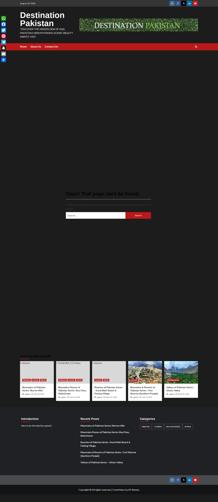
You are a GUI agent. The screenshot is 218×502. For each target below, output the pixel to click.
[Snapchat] (4, 48)
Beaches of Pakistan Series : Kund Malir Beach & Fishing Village (105, 444)
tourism (35, 380)
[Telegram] (4, 42)
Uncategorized (173, 380)
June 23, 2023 (147, 397)
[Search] (196, 46)
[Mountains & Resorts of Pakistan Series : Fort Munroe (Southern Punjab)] (145, 372)
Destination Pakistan (42, 19)
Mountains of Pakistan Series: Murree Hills (103, 425)
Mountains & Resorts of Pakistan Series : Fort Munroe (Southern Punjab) (144, 390)
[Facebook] (4, 24)
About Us (35, 46)
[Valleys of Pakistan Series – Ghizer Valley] (181, 372)
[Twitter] (4, 30)
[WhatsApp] (4, 18)
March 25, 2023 (183, 394)
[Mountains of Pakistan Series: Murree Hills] (37, 372)
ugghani (135, 397)
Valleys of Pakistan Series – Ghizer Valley (102, 462)
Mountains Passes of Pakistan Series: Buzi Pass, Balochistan (105, 434)
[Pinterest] (4, 36)
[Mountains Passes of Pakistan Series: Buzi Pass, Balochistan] (73, 372)
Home (23, 46)
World (43, 380)
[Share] (4, 60)
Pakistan (26, 380)
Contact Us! (51, 46)
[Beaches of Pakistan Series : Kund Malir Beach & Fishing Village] (109, 372)
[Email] (4, 54)
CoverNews (119, 489)
